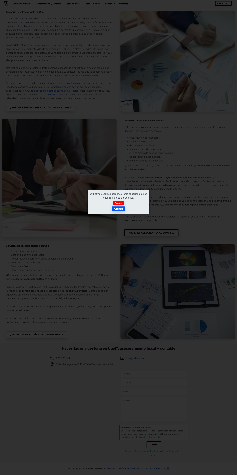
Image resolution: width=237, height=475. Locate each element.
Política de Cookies (122, 197)
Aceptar (118, 208)
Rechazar (118, 203)
